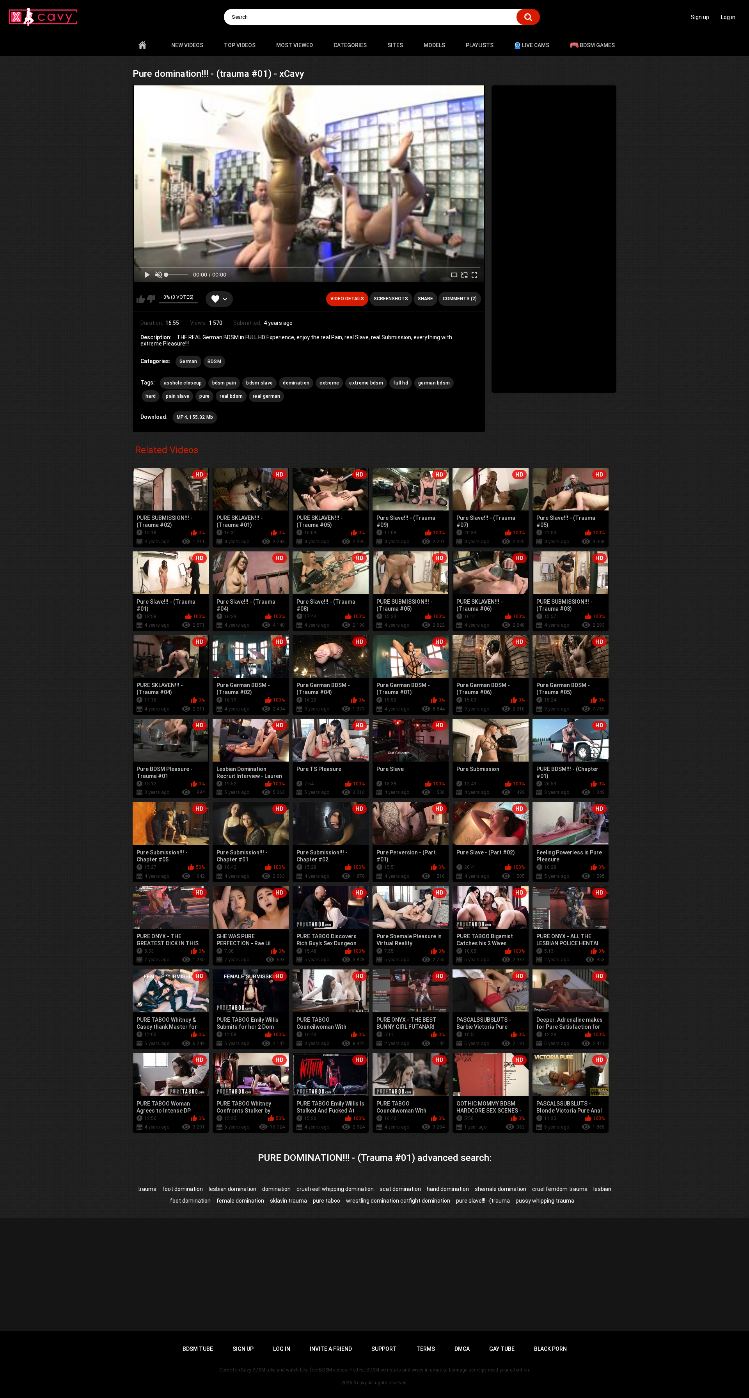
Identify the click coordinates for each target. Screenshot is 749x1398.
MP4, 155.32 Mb (195, 417)
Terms (425, 1349)
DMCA (462, 1349)
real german (266, 396)
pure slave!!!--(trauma (483, 1201)
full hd (400, 383)
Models (434, 45)
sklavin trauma (288, 1201)
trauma (147, 1189)
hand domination (448, 1189)
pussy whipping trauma (545, 1201)
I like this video (141, 299)
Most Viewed (294, 45)
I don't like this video (151, 299)
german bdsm (434, 383)
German (188, 361)
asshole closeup (183, 383)
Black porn (550, 1349)
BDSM (214, 361)
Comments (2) (460, 298)
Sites (395, 45)
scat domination (400, 1189)
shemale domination (500, 1189)
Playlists (479, 45)
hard (151, 396)
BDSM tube (198, 1349)
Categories (350, 45)
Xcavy (360, 1383)
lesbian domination (232, 1189)
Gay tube (502, 1349)
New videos (187, 45)
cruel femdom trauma (559, 1189)
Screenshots (391, 298)
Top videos (240, 45)
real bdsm (231, 396)
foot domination (182, 1189)
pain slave (177, 396)
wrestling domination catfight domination (398, 1201)
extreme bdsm (366, 383)
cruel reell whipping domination (335, 1189)
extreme (329, 383)
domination (296, 383)
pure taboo (326, 1201)
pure (204, 396)
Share (425, 298)
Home (142, 45)
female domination (240, 1201)
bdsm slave (259, 383)
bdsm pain (224, 383)
